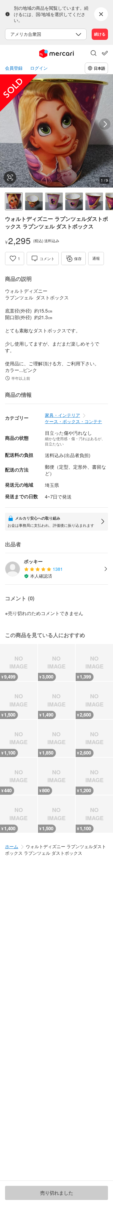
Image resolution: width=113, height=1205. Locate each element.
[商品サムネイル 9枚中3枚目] (54, 201)
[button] (93, 53)
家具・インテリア (62, 415)
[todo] (105, 53)
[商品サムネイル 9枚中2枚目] (34, 201)
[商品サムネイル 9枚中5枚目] (94, 201)
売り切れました (56, 1192)
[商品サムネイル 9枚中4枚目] (74, 201)
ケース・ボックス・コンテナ (73, 421)
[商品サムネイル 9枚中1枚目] (14, 201)
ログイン (39, 68)
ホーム (11, 846)
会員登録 (14, 68)
